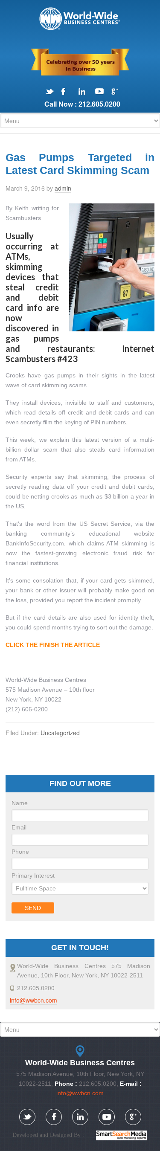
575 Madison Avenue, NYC (80, 19)
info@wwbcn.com (33, 1000)
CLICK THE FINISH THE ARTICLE (53, 644)
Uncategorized (60, 732)
